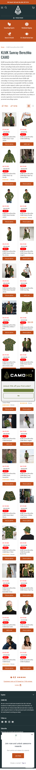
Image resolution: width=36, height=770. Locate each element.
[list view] (33, 106)
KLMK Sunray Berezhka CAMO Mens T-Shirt (8, 551)
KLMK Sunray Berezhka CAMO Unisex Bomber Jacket (8, 215)
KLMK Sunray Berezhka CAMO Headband (26, 661)
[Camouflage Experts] (9, 25)
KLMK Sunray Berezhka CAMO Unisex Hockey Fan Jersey (8, 253)
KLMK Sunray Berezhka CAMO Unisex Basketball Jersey (8, 590)
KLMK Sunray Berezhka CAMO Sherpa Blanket (26, 328)
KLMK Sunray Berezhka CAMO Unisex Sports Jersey (26, 364)
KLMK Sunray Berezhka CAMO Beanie (8, 661)
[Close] (32, 371)
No (18, 396)
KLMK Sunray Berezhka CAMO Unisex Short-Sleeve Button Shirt (8, 364)
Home (2, 47)
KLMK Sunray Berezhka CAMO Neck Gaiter (8, 626)
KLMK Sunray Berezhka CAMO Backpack (8, 439)
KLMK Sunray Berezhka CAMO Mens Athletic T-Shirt (8, 327)
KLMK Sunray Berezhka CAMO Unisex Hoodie (26, 214)
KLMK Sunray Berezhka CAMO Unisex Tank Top (26, 589)
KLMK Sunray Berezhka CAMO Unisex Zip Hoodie (8, 175)
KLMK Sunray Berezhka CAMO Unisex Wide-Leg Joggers (26, 253)
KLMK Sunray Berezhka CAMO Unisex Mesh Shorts (8, 515)
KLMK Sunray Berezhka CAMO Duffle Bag (26, 138)
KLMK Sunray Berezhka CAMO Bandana (26, 626)
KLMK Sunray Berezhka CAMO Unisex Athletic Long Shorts (26, 515)
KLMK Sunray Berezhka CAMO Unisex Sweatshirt (8, 475)
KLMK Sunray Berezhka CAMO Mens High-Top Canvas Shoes (26, 175)
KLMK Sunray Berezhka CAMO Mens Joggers (26, 439)
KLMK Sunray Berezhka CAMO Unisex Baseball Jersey (8, 290)
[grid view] (29, 106)
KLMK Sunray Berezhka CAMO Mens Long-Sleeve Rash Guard (26, 475)
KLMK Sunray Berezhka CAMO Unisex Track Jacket (8, 138)
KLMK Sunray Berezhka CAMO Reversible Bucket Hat (26, 552)
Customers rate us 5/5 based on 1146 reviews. (18, 681)
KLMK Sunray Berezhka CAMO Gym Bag (26, 289)
